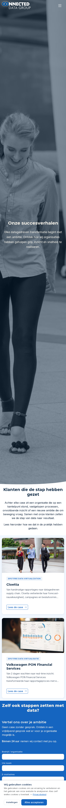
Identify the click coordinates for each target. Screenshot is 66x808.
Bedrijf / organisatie (12, 751)
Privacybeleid (39, 794)
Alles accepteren (34, 802)
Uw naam (7, 763)
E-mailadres (8, 774)
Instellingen (12, 802)
